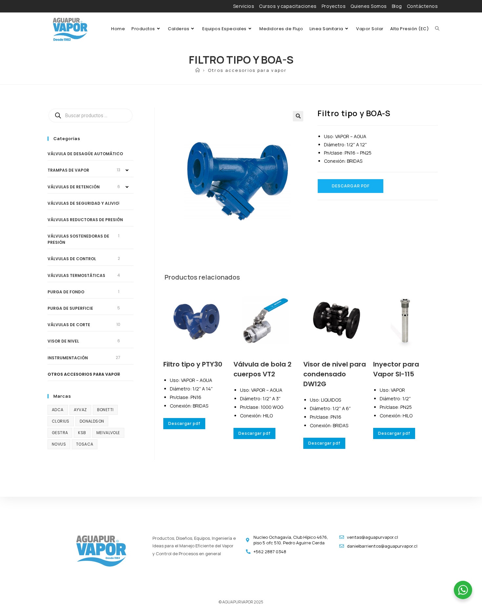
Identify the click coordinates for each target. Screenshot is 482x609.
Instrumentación (68, 358)
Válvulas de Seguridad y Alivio (83, 203)
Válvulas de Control (72, 259)
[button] (298, 116)
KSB (82, 432)
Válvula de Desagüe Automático (85, 154)
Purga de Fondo (66, 292)
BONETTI (105, 409)
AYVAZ (80, 409)
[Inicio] (197, 70)
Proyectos (334, 6)
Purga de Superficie (70, 308)
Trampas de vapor (68, 170)
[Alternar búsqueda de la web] (437, 29)
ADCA (58, 409)
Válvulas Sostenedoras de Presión (78, 239)
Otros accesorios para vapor (247, 70)
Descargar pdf (351, 186)
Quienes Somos (369, 6)
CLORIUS (61, 421)
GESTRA (60, 432)
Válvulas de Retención (74, 187)
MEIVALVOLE (108, 432)
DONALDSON (92, 421)
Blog (397, 6)
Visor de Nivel (63, 341)
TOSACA (84, 444)
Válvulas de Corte (69, 324)
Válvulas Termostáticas (76, 275)
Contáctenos (422, 6)
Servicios (243, 6)
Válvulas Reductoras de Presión (85, 219)
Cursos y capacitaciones (288, 6)
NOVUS (59, 444)
